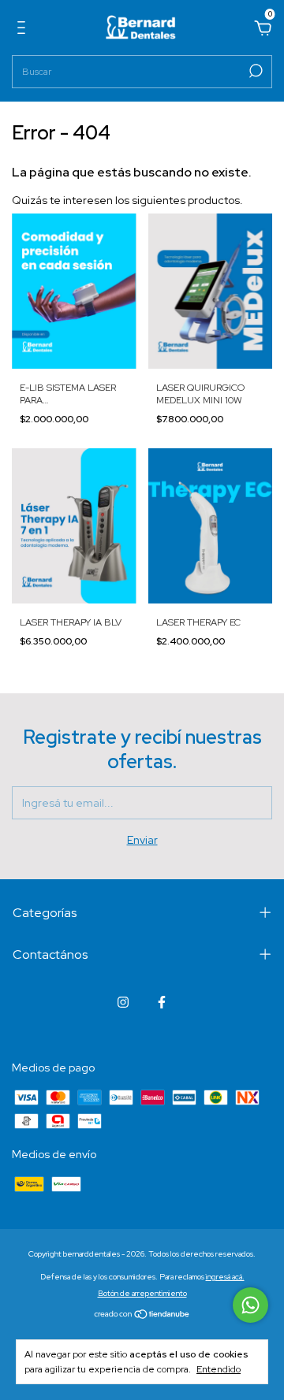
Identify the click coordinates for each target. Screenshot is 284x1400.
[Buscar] (254, 71)
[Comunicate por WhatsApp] (250, 1305)
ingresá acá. (225, 1277)
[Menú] (24, 30)
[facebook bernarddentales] (161, 1002)
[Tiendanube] (142, 1316)
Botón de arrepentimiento (142, 1293)
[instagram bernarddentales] (123, 1002)
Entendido (218, 1369)
